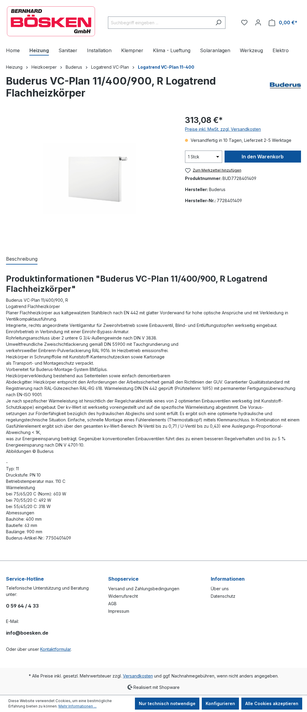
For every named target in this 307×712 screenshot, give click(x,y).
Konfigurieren (220, 703)
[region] (89, 178)
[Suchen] (218, 22)
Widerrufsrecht (123, 596)
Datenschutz (223, 596)
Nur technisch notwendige (167, 703)
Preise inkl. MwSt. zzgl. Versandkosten (223, 129)
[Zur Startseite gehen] (51, 21)
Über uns (220, 588)
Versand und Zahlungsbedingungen (143, 588)
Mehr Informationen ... (77, 706)
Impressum (118, 611)
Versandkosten (138, 675)
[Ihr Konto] (258, 22)
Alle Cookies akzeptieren (271, 703)
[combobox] (160, 22)
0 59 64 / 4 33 (22, 606)
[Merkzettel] (244, 22)
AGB (112, 603)
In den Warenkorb (263, 157)
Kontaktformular (55, 649)
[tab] (21, 259)
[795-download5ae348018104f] (89, 178)
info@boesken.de (27, 633)
